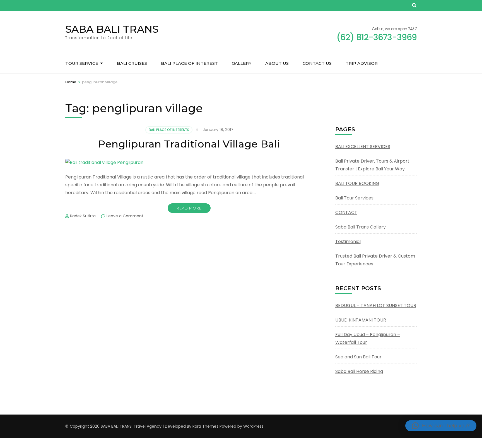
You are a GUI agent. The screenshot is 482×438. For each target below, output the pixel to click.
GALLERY (241, 63)
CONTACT (346, 212)
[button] (440, 425)
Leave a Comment (125, 216)
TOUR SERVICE (81, 63)
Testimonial (348, 241)
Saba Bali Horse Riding (359, 371)
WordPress (253, 426)
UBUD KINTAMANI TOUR (360, 320)
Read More (189, 208)
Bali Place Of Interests (169, 129)
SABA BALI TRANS (111, 29)
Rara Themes (205, 426)
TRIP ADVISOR (362, 63)
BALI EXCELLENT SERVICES (362, 146)
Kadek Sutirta (83, 216)
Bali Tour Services (354, 198)
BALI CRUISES (132, 63)
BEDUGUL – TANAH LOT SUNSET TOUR (375, 305)
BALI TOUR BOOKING (357, 183)
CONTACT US (317, 63)
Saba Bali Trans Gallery (360, 227)
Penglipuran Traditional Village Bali (189, 144)
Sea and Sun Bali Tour (358, 357)
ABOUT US (277, 63)
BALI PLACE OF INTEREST (189, 63)
